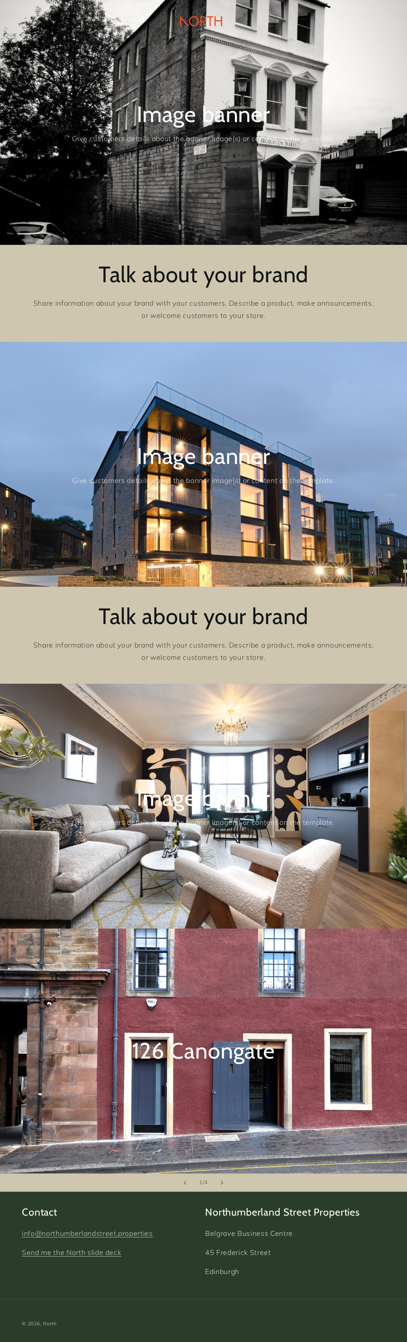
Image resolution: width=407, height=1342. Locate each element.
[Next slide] (222, 1182)
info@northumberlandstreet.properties (87, 1233)
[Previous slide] (185, 1182)
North (50, 1323)
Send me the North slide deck (71, 1252)
